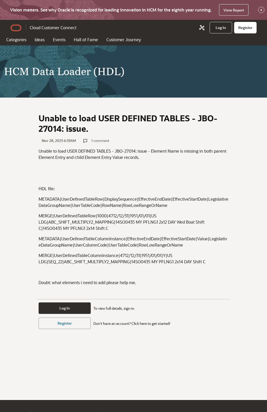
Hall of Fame (86, 39)
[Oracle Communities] (202, 28)
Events (59, 39)
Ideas (40, 39)
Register (65, 323)
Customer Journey (123, 39)
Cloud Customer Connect (53, 27)
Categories (16, 39)
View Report (233, 10)
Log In (64, 308)
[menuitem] (221, 27)
